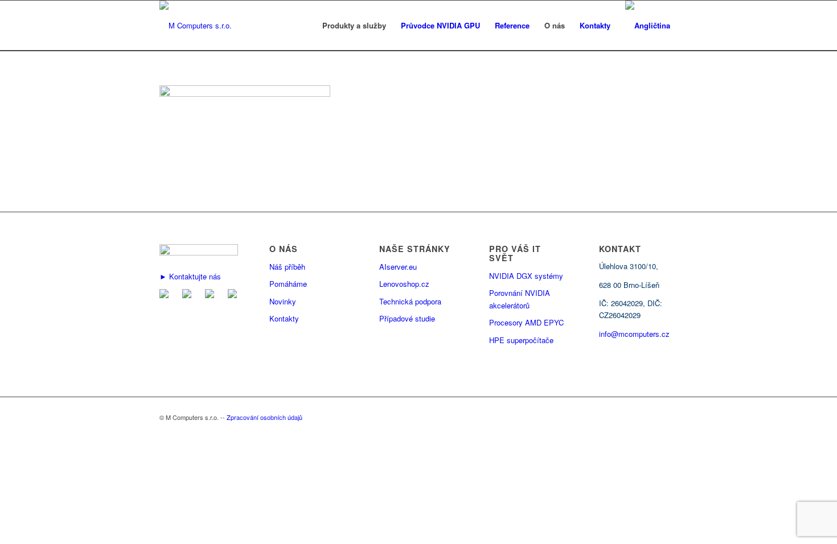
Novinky (282, 301)
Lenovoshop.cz (404, 283)
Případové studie (407, 318)
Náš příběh (287, 266)
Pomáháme (288, 283)
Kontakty (284, 318)
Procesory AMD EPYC (526, 322)
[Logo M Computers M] (195, 26)
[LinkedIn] (212, 295)
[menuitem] (354, 26)
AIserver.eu (398, 266)
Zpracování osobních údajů (264, 417)
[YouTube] (234, 295)
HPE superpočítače (521, 340)
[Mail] (166, 295)
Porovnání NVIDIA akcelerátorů (519, 298)
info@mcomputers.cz (634, 333)
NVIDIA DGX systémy (526, 275)
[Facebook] (189, 295)
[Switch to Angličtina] (648, 26)
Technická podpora (410, 301)
